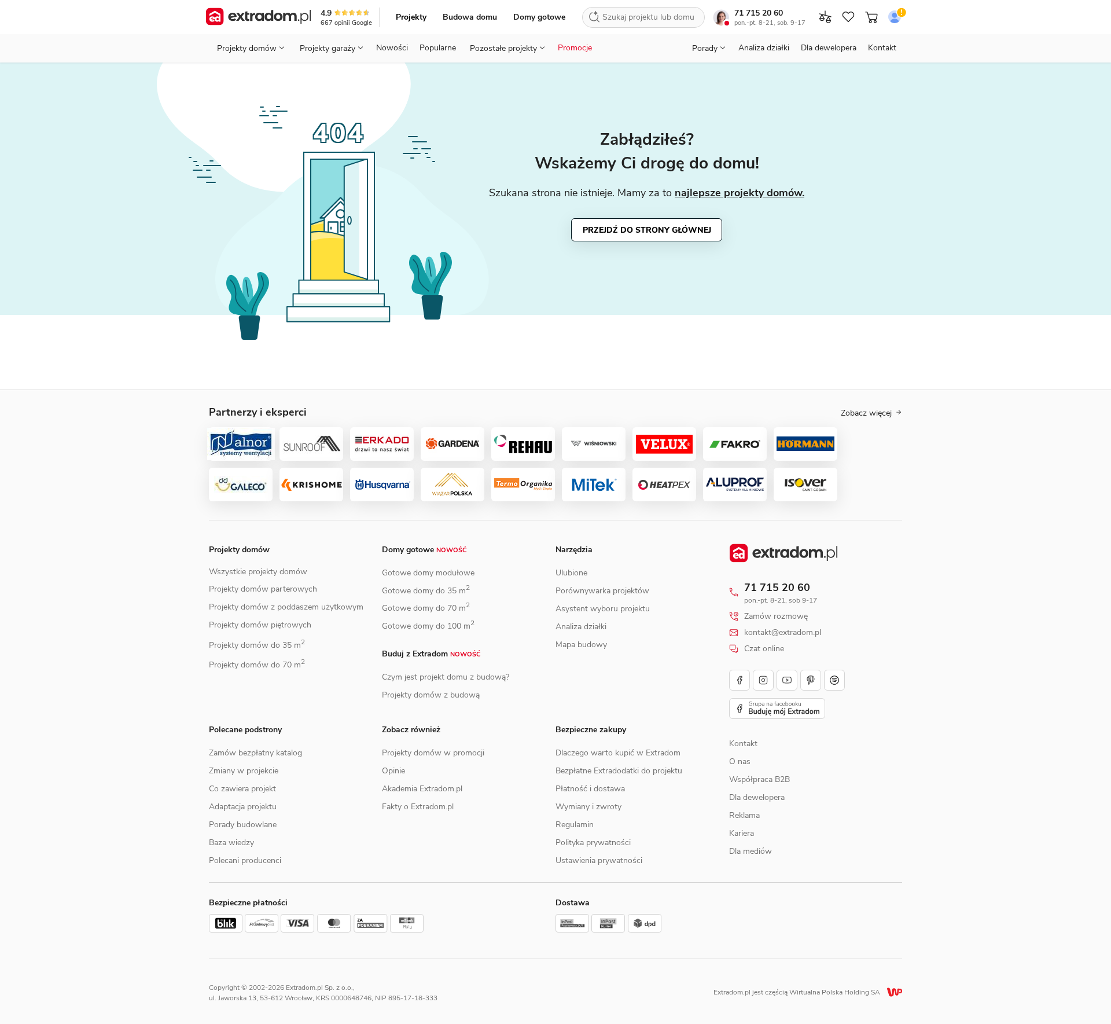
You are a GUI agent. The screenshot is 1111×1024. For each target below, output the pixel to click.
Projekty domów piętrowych (260, 624)
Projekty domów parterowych (263, 588)
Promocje (575, 47)
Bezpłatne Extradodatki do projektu (619, 770)
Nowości (392, 47)
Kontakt (882, 47)
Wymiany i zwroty (588, 806)
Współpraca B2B (759, 779)
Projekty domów (239, 549)
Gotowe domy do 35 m (426, 590)
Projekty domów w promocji (433, 752)
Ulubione (571, 572)
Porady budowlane (243, 824)
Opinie (393, 770)
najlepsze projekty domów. (739, 193)
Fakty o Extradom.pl (418, 806)
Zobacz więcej (866, 413)
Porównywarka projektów (602, 590)
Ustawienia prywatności (599, 860)
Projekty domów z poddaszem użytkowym (286, 606)
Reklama (744, 815)
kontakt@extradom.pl (782, 632)
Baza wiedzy (231, 842)
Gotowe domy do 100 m (428, 626)
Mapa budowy (581, 644)
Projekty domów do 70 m (257, 664)
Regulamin (575, 824)
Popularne (438, 47)
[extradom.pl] (258, 17)
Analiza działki (763, 47)
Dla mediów (750, 851)
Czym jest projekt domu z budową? (445, 676)
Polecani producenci (245, 860)
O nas (740, 761)
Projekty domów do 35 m (257, 645)
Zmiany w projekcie (243, 770)
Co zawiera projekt (242, 788)
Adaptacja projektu (243, 806)
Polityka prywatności (593, 842)
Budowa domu (470, 17)
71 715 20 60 (758, 13)
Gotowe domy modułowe (428, 572)
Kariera (741, 833)
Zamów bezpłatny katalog (255, 752)
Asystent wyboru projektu (603, 608)
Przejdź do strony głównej (647, 230)
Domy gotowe (539, 17)
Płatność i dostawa (590, 788)
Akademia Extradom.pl (422, 788)
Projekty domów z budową (431, 694)
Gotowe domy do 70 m (426, 608)
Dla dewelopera (828, 47)
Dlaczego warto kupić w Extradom (618, 752)
